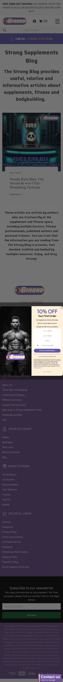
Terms (40, 367)
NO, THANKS (47, 371)
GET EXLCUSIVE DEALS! (47, 350)
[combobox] (38, 345)
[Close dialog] (61, 308)
